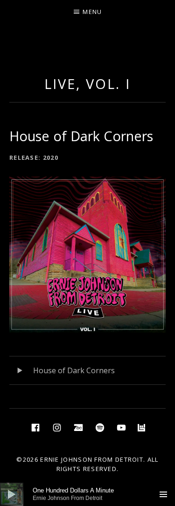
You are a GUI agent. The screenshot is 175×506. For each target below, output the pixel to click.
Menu (92, 11)
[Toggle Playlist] (163, 494)
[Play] (11, 494)
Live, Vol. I (87, 84)
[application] (87, 494)
